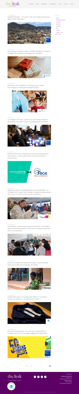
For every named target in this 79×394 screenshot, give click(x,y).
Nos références (52, 4)
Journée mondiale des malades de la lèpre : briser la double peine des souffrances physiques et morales (27, 264)
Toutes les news (58, 34)
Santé (57, 28)
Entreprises (58, 22)
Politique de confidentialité (51, 392)
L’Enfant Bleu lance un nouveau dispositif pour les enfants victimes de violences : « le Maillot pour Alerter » (27, 298)
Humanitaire (58, 26)
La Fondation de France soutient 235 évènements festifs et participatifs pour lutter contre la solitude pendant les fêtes (27, 120)
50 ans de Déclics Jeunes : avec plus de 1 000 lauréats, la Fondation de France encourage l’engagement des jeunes (27, 332)
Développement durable (60, 20)
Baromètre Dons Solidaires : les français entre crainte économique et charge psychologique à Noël (25, 86)
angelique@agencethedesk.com (66, 378)
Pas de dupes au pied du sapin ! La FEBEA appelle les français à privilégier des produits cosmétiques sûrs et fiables (28, 52)
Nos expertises (44, 4)
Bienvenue (31, 4)
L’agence (37, 4)
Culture (57, 17)
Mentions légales (43, 392)
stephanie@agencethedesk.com (66, 383)
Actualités (66, 4)
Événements (58, 24)
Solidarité (58, 30)
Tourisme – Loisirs (59, 32)
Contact (71, 4)
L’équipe (59, 4)
